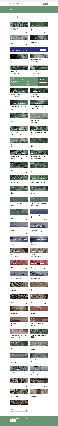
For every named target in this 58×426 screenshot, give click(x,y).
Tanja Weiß (20, 278)
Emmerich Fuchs (19, 302)
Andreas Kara (39, 205)
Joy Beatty (17, 193)
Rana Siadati (19, 158)
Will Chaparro (45, 182)
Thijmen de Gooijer (38, 182)
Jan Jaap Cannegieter (41, 278)
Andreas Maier (36, 158)
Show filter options (39, 16)
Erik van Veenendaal (16, 396)
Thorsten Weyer (41, 231)
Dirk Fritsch (39, 325)
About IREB (27, 419)
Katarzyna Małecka (36, 134)
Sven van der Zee (35, 289)
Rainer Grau (16, 121)
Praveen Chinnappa (36, 29)
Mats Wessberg (16, 385)
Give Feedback (34, 419)
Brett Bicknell (17, 337)
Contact (26, 421)
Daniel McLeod (43, 336)
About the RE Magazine (28, 420)
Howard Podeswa (16, 109)
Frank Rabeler (35, 313)
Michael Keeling (42, 182)
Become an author (35, 421)
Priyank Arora (16, 170)
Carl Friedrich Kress (36, 302)
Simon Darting (39, 158)
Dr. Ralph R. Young (35, 361)
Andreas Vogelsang (37, 231)
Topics (46, 3)
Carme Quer (42, 385)
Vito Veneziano (24, 158)
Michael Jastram (36, 205)
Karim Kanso (20, 337)
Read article (26, 32)
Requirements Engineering (15, 3)
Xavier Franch (44, 385)
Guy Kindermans (35, 42)
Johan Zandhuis (16, 324)
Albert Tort (16, 290)
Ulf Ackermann (36, 325)
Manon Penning (35, 193)
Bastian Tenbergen (34, 231)
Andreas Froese (44, 231)
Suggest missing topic (35, 420)
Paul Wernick (21, 158)
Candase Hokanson (19, 193)
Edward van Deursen (37, 278)
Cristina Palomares (38, 385)
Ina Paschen (17, 302)
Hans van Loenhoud (16, 182)
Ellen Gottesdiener (16, 313)
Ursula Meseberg (17, 278)
